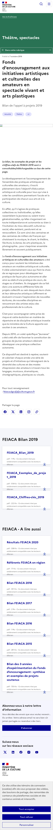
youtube (37, 752)
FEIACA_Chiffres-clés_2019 (25, 497)
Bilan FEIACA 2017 (19, 603)
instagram (29, 752)
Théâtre (19, 114)
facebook (21, 752)
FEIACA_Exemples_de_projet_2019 (26, 475)
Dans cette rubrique (14, 50)
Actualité (8, 114)
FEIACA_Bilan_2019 (20, 453)
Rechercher (41, 4)
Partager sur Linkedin (21, 412)
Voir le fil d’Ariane (9, 16)
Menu (49, 4)
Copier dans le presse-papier (37, 412)
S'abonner (26, 728)
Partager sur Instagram (29, 412)
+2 (28, 114)
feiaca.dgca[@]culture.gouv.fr (19, 391)
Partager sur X (13, 412)
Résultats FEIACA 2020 (22, 542)
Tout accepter (26, 809)
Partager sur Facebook (5, 412)
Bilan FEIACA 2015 (19, 644)
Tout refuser (26, 817)
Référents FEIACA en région (26, 562)
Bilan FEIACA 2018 (19, 583)
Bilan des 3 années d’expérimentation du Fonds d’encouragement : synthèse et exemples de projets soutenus (26, 672)
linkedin (13, 752)
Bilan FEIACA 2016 (19, 623)
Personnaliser (27, 825)
